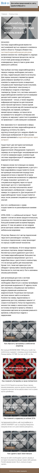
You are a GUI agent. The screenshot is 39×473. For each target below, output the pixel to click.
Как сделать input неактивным (19, 454)
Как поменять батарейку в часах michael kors (19, 381)
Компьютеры (10, 337)
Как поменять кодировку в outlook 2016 (19, 418)
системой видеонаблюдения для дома (16, 52)
